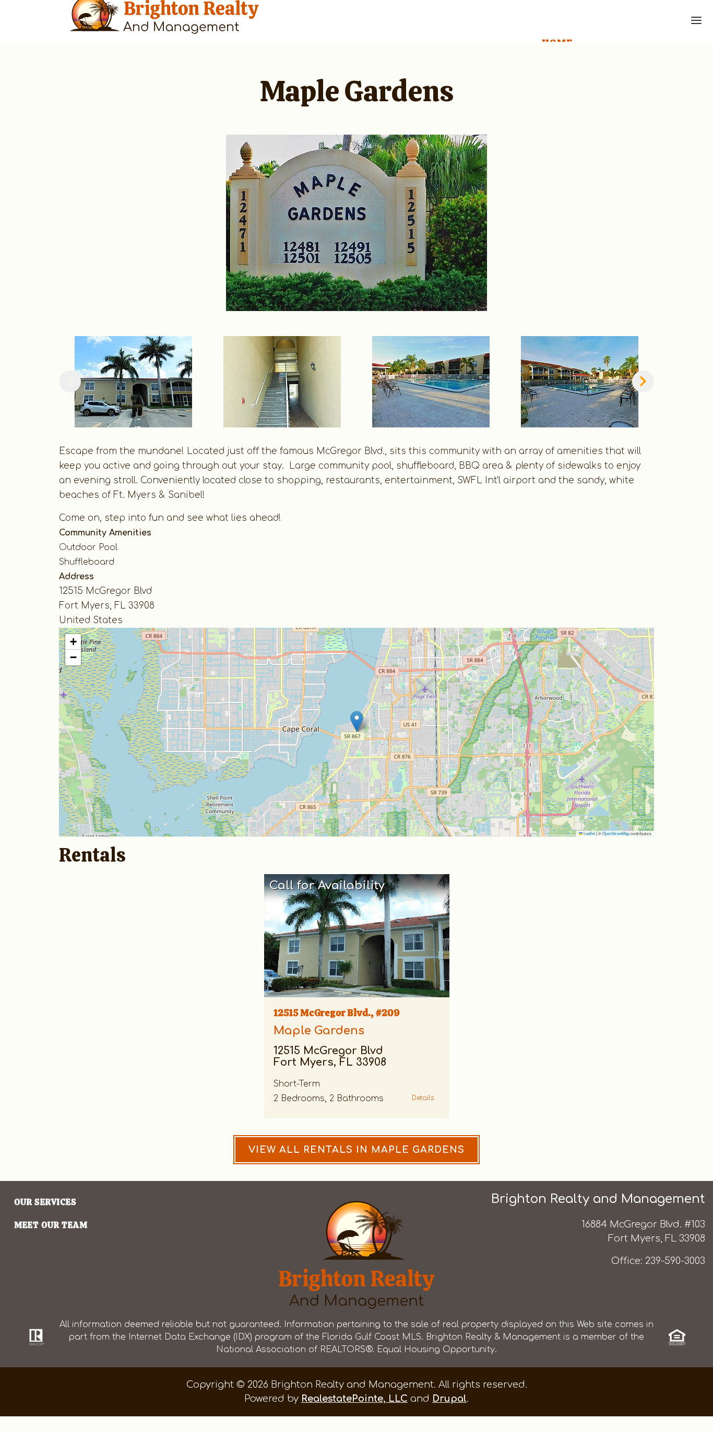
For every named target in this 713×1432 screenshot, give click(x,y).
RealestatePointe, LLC (354, 1398)
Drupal (449, 1398)
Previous (70, 381)
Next (643, 381)
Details (423, 1098)
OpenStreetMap (615, 833)
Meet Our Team (51, 1225)
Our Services (45, 1202)
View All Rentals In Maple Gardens (356, 1149)
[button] (356, 223)
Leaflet (589, 833)
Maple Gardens (319, 1030)
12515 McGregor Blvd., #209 (337, 1013)
